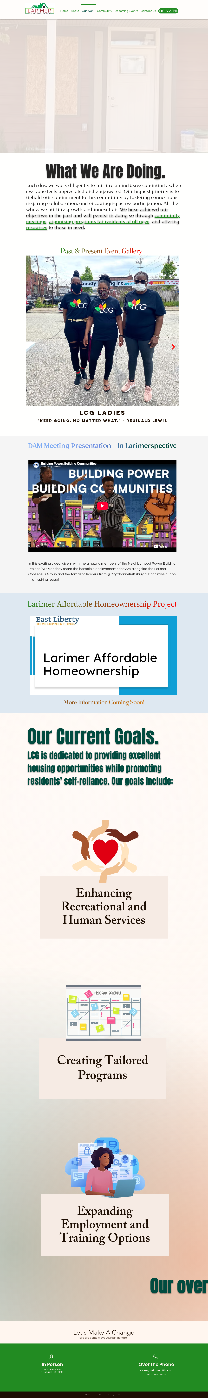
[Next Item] (173, 347)
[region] (104, 879)
